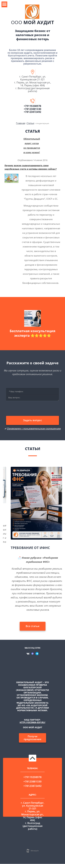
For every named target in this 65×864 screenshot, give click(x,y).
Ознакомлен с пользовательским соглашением (34, 428)
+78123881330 (32, 109)
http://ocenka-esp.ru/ (32, 722)
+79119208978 (32, 106)
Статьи (30, 123)
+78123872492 (32, 112)
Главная (20, 123)
